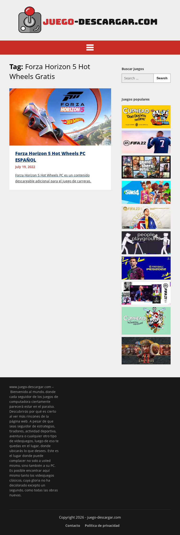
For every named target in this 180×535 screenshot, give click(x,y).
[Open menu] (90, 48)
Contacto (72, 525)
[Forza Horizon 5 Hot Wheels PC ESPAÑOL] (60, 116)
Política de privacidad (102, 525)
